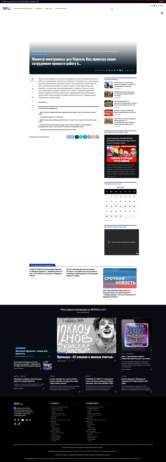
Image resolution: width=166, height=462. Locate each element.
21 (106, 211)
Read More (43, 102)
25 (125, 211)
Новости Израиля (20, 356)
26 (130, 211)
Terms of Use (35, 1)
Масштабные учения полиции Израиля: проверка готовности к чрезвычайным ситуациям (125, 84)
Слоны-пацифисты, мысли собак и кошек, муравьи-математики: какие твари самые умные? (64, 381)
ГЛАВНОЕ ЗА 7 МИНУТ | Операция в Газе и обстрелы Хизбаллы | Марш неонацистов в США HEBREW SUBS (99, 381)
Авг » (110, 220)
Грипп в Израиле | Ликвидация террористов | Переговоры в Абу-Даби (134, 381)
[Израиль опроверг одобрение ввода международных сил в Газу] (108, 113)
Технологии (129, 353)
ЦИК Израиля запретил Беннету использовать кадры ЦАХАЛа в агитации (124, 93)
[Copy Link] (123, 70)
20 (134, 206)
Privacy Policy (25, 1)
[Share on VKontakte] (115, 70)
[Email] (120, 70)
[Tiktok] (162, 6)
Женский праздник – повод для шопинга (31, 352)
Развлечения (61, 352)
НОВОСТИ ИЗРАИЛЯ (83, 312)
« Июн (106, 220)
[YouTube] (154, 6)
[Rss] (160, 6)
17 (120, 206)
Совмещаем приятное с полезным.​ (51, 117)
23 (116, 211)
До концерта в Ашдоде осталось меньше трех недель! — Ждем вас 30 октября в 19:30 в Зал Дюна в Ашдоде (27, 364)
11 (125, 201)
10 (120, 201)
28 (106, 216)
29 (111, 216)
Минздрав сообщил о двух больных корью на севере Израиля (28, 380)
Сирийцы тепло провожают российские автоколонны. (58, 130)
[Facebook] (150, 6)
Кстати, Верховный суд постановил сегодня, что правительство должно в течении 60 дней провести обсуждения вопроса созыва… (82, 272)
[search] (137, 9)
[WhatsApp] (158, 6)
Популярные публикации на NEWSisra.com (83, 309)
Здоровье (16, 376)
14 (106, 206)
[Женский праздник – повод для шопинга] (33, 338)
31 (120, 216)
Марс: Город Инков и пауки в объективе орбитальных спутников (135, 357)
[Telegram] (157, 6)
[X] (152, 6)
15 (111, 206)
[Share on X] (109, 70)
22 (111, 211)
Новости (23, 376)
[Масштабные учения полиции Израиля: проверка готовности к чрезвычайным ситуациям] (108, 85)
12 (130, 201)
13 (134, 201)
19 (130, 206)
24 (121, 211)
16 (116, 206)
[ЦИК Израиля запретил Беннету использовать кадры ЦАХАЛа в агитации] (108, 94)
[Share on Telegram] (117, 70)
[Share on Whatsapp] (112, 70)
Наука (123, 353)
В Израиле (118, 88)
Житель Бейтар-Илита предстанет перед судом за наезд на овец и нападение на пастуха (125, 103)
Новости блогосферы (40, 54)
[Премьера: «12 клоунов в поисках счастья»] (86, 335)
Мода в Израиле (20, 348)
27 (134, 211)
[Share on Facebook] (107, 70)
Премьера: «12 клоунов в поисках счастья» (85, 356)
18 (125, 206)
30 (116, 216)
